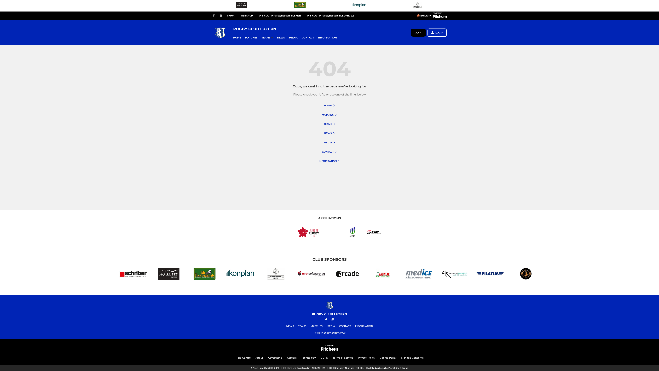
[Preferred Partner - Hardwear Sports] (383, 274)
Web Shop (247, 15)
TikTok (230, 15)
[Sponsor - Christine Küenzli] (454, 274)
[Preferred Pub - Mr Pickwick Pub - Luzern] (300, 5)
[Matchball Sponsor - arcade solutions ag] (347, 274)
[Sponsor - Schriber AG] (133, 274)
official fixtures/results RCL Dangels (330, 15)
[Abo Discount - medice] (418, 274)
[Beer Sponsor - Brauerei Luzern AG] (417, 5)
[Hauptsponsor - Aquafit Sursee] (241, 5)
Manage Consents (412, 357)
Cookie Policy (388, 357)
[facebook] (213, 16)
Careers (292, 357)
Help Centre (243, 357)
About (259, 357)
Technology (308, 357)
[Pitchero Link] (440, 17)
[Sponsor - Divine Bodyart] (526, 274)
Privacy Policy (366, 357)
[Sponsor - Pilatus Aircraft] (490, 274)
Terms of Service (343, 357)
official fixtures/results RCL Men (280, 15)
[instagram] (221, 16)
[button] (237, 37)
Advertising (275, 357)
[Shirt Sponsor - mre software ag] (311, 274)
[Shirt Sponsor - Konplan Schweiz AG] (359, 5)
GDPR (324, 357)
